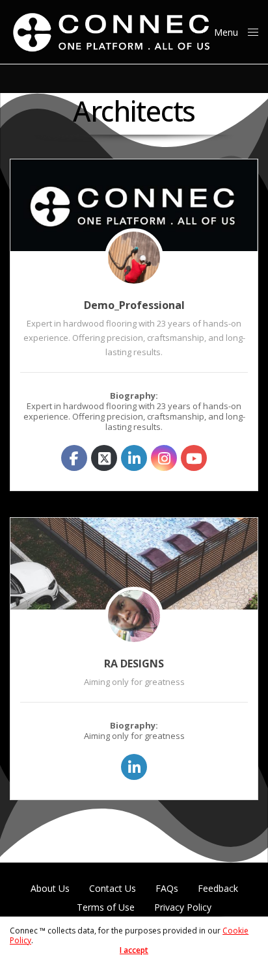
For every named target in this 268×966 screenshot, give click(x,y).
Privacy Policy (182, 907)
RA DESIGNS (134, 663)
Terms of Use (106, 907)
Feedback (218, 888)
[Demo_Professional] (134, 205)
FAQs (166, 888)
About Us (50, 888)
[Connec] (112, 32)
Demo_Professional (134, 305)
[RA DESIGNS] (134, 564)
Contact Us (112, 888)
